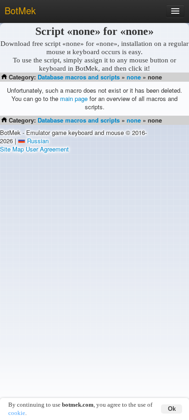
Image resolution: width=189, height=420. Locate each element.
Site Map (12, 149)
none (134, 77)
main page (74, 98)
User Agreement (47, 149)
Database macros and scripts (79, 77)
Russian (38, 140)
